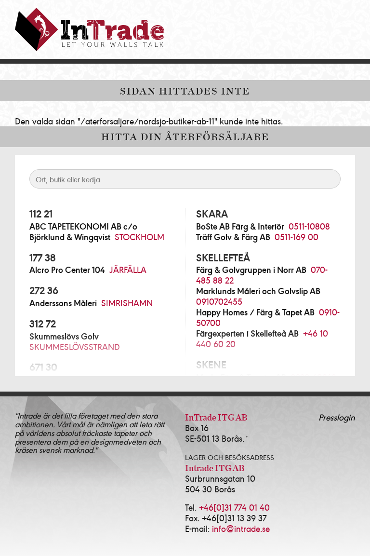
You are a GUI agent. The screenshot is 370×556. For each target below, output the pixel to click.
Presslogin (336, 417)
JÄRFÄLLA (127, 269)
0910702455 (219, 301)
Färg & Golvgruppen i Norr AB (251, 269)
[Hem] (89, 29)
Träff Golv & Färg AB (233, 237)
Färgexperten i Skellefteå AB (247, 333)
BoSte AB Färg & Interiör (240, 226)
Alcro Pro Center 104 (67, 269)
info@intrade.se (241, 528)
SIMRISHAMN (127, 303)
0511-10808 (309, 226)
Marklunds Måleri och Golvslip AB (258, 291)
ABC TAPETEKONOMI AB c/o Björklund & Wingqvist (83, 231)
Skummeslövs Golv (64, 336)
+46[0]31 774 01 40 (234, 507)
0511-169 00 (296, 237)
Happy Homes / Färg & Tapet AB (255, 312)
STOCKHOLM (139, 237)
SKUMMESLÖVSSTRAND (74, 346)
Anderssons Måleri (63, 303)
